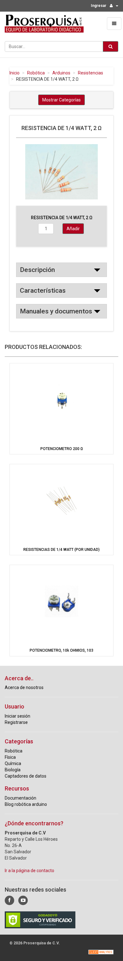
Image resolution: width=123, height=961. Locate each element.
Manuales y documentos (56, 311)
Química (13, 763)
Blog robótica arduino (26, 804)
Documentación (20, 798)
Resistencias (90, 72)
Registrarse (16, 722)
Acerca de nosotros (24, 687)
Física (10, 757)
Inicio (14, 72)
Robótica (36, 72)
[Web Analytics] (101, 952)
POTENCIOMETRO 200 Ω (61, 449)
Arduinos (61, 72)
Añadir (73, 228)
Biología (12, 769)
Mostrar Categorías (61, 99)
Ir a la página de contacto (29, 870)
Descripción (37, 270)
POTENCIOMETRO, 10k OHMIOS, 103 (61, 650)
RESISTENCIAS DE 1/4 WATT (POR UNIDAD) (61, 549)
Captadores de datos (25, 776)
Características (43, 290)
